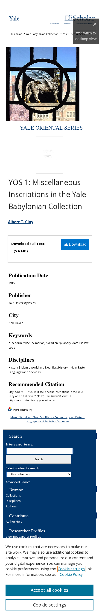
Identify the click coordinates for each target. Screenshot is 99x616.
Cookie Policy (71, 574)
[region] (49, 577)
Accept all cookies (49, 590)
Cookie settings (71, 568)
